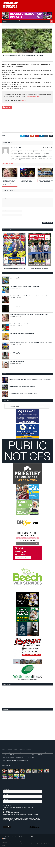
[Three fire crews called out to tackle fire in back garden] (27, 173)
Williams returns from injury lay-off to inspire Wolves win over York (23, 393)
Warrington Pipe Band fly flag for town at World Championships (22, 386)
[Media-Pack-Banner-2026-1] (27, 621)
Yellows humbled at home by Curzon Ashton (11, 749)
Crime (18, 24)
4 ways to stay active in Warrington (9, 760)
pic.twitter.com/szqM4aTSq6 (32, 96)
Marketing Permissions (8, 805)
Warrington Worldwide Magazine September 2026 (15, 268)
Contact (49, 836)
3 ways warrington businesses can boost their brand (12, 757)
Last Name (5, 799)
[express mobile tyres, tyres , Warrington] (27, 658)
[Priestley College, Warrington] (27, 483)
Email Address (7, 789)
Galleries (39, 836)
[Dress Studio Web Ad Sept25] (27, 544)
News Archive (11, 836)
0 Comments (8, 107)
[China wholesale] (27, 529)
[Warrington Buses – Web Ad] (27, 498)
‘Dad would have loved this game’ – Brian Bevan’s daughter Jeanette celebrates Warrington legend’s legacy (30, 380)
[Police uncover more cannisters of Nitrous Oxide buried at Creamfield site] (45, 173)
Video (4, 373)
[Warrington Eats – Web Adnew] (27, 438)
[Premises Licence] (27, 462)
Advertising (4, 836)
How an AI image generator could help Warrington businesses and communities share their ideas (22, 751)
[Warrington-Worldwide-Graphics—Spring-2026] (27, 514)
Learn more (6, 820)
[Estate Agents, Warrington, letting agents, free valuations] (27, 559)
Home (11, 24)
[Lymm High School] (27, 635)
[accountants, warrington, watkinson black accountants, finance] (27, 679)
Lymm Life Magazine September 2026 (39, 268)
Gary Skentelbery (7, 60)
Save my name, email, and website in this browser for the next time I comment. (19, 218)
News (15, 24)
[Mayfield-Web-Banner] (27, 423)
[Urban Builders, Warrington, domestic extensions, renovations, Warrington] (27, 664)
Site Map (44, 836)
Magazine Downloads (19, 836)
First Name (5, 794)
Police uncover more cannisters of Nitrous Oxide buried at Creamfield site (46, 182)
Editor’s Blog (34, 836)
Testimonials (27, 836)
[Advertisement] (27, 120)
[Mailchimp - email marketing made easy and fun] (34, 828)
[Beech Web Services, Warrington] (27, 591)
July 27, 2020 (24, 100)
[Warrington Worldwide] (11, 5)
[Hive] (27, 606)
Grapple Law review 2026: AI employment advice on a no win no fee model (17, 754)
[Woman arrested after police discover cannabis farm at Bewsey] (27, 41)
